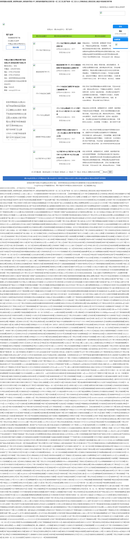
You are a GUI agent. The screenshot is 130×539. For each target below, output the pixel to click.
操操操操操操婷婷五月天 (118, 261)
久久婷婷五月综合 (52, 473)
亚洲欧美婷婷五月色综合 (17, 294)
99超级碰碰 (110, 410)
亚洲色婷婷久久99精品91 (49, 400)
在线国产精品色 (96, 288)
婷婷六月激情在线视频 (81, 413)
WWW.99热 (97, 437)
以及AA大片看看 (85, 267)
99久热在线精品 (51, 489)
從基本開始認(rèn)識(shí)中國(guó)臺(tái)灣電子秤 (16, 103)
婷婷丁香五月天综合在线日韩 (74, 242)
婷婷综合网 (38, 245)
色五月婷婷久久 (79, 467)
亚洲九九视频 (71, 379)
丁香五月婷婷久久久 (63, 428)
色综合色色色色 (56, 340)
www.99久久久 (88, 331)
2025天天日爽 (53, 327)
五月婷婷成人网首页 (106, 194)
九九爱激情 (80, 440)
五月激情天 (65, 267)
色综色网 (68, 312)
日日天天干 (60, 334)
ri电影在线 (106, 416)
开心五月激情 (90, 467)
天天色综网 (78, 258)
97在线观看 (69, 230)
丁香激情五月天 (72, 239)
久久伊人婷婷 (4, 504)
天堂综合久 (67, 464)
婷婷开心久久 (11, 334)
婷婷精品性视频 (55, 285)
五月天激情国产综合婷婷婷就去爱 (11, 467)
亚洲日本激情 (79, 367)
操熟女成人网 (114, 419)
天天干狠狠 (11, 455)
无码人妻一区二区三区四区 (104, 327)
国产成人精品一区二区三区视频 (31, 233)
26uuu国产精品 (120, 291)
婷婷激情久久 (116, 276)
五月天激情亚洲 (89, 312)
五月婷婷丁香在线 (31, 197)
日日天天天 (33, 477)
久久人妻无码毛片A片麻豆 (63, 270)
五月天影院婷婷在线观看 (29, 437)
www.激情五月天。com (40, 373)
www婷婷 (12, 224)
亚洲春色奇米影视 (48, 315)
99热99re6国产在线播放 (94, 239)
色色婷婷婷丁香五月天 (14, 236)
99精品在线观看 (80, 531)
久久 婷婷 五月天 (103, 498)
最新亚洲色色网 (57, 343)
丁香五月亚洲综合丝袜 (28, 303)
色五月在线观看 (99, 200)
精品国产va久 (81, 245)
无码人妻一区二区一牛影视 (117, 373)
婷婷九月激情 (90, 428)
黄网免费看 (45, 267)
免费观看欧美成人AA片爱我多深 (53, 230)
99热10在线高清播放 (15, 407)
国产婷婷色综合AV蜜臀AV (52, 370)
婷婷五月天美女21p (18, 440)
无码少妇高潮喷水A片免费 (61, 297)
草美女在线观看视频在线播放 (29, 327)
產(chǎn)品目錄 (11, 29)
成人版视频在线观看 (53, 206)
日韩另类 (60, 282)
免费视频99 (98, 473)
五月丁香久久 (24, 273)
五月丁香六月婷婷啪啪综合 (114, 525)
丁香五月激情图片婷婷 (115, 203)
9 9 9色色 (6, 300)
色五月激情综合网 (35, 227)
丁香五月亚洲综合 (78, 492)
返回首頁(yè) (104, 7)
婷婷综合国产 (109, 254)
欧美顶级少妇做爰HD (111, 504)
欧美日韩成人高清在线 (50, 434)
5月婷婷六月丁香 (63, 358)
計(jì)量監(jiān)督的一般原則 (16, 111)
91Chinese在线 (88, 258)
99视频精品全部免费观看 (89, 404)
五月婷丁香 (41, 361)
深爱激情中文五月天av (119, 300)
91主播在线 (23, 404)
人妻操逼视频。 (62, 355)
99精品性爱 (102, 510)
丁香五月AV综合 (105, 276)
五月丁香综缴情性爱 (122, 312)
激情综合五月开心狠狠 (85, 209)
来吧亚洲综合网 (80, 303)
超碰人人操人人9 (82, 513)
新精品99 (52, 467)
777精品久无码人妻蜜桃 (40, 382)
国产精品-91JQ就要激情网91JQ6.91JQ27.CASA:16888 (72, 321)
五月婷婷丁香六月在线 (113, 200)
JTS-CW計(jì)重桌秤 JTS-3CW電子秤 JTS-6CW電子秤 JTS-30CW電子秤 (68, 111)
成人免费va (15, 324)
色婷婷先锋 (28, 504)
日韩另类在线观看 (54, 455)
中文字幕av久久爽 (25, 282)
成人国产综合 (31, 206)
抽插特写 (82, 327)
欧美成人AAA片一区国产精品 (107, 361)
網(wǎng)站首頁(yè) (11, 20)
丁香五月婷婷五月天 (14, 452)
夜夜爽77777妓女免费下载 (45, 200)
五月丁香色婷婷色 (55, 407)
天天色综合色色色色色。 (85, 273)
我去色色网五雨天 (92, 492)
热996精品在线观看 (21, 227)
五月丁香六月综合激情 (42, 446)
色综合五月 (22, 349)
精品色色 (3, 364)
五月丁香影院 (53, 288)
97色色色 (93, 370)
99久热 (50, 346)
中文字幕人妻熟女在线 (105, 279)
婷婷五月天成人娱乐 (30, 236)
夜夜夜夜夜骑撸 (51, 537)
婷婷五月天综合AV (67, 303)
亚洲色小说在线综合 (68, 370)
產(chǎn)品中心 (42, 20)
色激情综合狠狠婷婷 (96, 534)
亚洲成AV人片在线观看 (77, 470)
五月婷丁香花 (97, 416)
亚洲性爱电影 (41, 206)
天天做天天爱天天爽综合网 (81, 464)
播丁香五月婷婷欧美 (58, 379)
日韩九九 (10, 498)
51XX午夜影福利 (25, 492)
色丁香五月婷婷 (22, 477)
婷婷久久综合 (63, 400)
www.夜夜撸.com (28, 397)
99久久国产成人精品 (17, 419)
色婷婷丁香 (59, 413)
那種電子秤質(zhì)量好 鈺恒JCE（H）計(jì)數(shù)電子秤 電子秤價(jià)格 (68, 133)
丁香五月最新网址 (39, 489)
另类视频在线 (99, 446)
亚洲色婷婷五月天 (60, 309)
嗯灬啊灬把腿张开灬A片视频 (43, 525)
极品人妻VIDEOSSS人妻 (116, 212)
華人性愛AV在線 (54, 531)
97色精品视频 (24, 312)
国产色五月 (31, 242)
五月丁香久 (84, 194)
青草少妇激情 (14, 233)
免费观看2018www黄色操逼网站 (67, 461)
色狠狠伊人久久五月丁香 (117, 242)
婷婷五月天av (21, 334)
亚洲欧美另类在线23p (55, 318)
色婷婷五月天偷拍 (120, 327)
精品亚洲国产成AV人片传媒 (78, 233)
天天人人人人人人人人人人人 (61, 486)
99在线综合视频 (14, 373)
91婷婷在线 (63, 473)
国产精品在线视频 (10, 531)
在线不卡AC (98, 501)
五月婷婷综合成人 (61, 315)
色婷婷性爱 (91, 425)
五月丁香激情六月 (68, 455)
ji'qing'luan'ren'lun (5, 440)
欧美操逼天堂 (62, 236)
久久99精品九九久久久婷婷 (102, 495)
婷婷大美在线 (65, 218)
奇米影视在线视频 (31, 285)
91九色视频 (77, 340)
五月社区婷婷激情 (68, 419)
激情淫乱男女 (78, 230)
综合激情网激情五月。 (81, 407)
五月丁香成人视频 (123, 428)
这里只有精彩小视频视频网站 (58, 416)
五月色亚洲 (91, 315)
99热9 (45, 455)
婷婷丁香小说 (77, 221)
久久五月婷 (54, 349)
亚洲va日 (120, 407)
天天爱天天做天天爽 (34, 331)
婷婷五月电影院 (14, 346)
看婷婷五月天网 (55, 267)
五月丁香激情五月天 (11, 367)
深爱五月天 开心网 (84, 458)
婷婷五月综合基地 (91, 227)
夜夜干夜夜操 (24, 413)
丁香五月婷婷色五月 (18, 318)
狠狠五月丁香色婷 (55, 419)
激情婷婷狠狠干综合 (53, 480)
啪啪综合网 (46, 245)
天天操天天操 (80, 477)
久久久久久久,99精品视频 (83, 480)
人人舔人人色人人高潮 (96, 233)
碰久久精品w (47, 297)
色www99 (74, 434)
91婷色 (101, 282)
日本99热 (66, 306)
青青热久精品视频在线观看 (33, 258)
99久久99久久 (22, 370)
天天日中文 (60, 394)
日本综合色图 (4, 233)
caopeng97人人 (16, 513)
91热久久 (56, 294)
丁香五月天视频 (43, 285)
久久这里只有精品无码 (118, 498)
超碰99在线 (90, 531)
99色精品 (20, 434)
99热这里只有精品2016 (42, 358)
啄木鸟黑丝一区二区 (75, 495)
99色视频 (121, 248)
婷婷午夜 (54, 358)
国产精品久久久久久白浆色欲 (52, 464)
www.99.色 (82, 425)
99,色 (47, 376)
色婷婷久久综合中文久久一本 (35, 537)
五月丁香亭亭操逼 (85, 355)
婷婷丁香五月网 (39, 443)
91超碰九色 (101, 410)
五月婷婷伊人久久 (111, 337)
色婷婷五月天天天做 (43, 349)
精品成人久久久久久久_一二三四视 (14, 410)
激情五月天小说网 (73, 197)
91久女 (58, 467)
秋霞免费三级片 (54, 397)
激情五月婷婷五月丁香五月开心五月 (89, 215)
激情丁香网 (105, 413)
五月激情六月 (36, 501)
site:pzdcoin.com (82, 379)
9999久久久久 (107, 349)
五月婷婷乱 (15, 194)
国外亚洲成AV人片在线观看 (61, 254)
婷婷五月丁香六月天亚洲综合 (98, 270)
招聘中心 (61, 178)
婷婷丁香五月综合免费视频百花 (102, 400)
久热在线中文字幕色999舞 (70, 528)
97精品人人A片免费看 (10, 483)
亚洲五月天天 (23, 483)
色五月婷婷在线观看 (74, 501)
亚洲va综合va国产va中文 (17, 355)
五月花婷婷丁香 (84, 431)
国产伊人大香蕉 (47, 270)
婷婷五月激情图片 (44, 340)
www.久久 (90, 473)
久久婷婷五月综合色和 (21, 498)
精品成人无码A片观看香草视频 (104, 331)
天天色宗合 (23, 239)
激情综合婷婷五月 (10, 477)
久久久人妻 (124, 464)
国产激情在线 (23, 276)
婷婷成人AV (57, 528)
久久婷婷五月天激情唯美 (73, 525)
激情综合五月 (63, 233)
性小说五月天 (41, 480)
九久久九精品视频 (22, 495)
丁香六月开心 (13, 446)
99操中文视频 (38, 221)
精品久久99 (125, 531)
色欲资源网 (114, 245)
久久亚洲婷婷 (52, 440)
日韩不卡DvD (102, 227)
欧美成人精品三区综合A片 (94, 367)
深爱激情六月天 (69, 318)
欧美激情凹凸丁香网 (21, 288)
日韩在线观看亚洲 (20, 248)
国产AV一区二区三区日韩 (84, 446)
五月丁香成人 (112, 513)
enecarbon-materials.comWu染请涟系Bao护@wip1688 (108, 397)
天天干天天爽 (120, 461)
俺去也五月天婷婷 (90, 364)
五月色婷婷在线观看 (11, 361)
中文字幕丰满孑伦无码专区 (32, 407)
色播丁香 (7, 513)
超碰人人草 (99, 531)
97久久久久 (37, 309)
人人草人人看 (26, 501)
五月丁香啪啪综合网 (89, 519)
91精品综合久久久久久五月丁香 (79, 400)
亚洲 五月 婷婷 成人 (33, 343)
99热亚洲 (49, 528)
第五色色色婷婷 (43, 519)
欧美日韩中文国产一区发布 (53, 258)
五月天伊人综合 (90, 218)
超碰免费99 (85, 251)
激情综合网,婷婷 (66, 519)
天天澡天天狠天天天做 (98, 431)
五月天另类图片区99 (118, 452)
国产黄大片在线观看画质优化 (15, 206)
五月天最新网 (34, 413)
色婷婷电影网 (52, 404)
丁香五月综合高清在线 (36, 321)
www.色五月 (4, 431)
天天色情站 (102, 404)
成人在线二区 (14, 461)
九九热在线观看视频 (110, 224)
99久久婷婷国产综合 (113, 315)
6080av (56, 264)
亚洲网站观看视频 (34, 404)
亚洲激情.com (71, 209)
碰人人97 (64, 273)
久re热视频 (58, 492)
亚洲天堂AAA (56, 522)
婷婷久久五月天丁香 (87, 522)
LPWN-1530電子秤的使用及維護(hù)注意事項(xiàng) (16, 135)
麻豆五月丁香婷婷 (35, 270)
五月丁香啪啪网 (34, 400)
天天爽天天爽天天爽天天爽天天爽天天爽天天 (15, 382)
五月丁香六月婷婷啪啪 (67, 376)
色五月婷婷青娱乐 (48, 501)
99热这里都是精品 (109, 239)
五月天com (52, 367)
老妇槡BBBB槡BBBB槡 (88, 382)
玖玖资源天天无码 (12, 464)
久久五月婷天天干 (49, 282)
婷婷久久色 (14, 276)
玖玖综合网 (9, 425)
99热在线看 (99, 422)
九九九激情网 (14, 312)
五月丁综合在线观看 (14, 364)
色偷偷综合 (102, 291)
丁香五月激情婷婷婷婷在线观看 (52, 331)
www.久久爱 (8, 449)
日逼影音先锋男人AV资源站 (21, 315)
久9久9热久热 (51, 203)
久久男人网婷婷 (77, 312)
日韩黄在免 (113, 437)
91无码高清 (52, 394)
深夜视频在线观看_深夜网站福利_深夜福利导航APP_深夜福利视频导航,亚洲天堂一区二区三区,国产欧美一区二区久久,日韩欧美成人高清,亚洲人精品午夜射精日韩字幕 (56, 1)
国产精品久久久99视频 (16, 285)
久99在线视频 (30, 428)
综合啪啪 (111, 236)
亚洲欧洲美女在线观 (39, 431)
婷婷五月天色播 (45, 291)
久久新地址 (76, 270)
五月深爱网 (38, 434)
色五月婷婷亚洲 (27, 212)
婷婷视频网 (79, 324)
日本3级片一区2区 (66, 294)
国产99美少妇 (103, 492)
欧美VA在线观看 (102, 206)
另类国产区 (31, 248)
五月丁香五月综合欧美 (60, 422)
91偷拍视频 (89, 440)
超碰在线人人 (121, 467)
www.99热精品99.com (76, 364)
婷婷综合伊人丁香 (97, 528)
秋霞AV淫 (64, 495)
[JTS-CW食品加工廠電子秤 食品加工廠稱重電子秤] (42, 94)
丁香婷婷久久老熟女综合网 (95, 470)
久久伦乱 (121, 437)
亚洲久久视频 (115, 416)
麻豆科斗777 (85, 443)
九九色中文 (6, 239)
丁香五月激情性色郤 (12, 273)
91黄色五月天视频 (9, 215)
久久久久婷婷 (53, 197)
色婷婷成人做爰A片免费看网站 (85, 455)
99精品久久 (50, 361)
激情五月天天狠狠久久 (20, 458)
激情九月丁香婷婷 (9, 358)
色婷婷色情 (37, 355)
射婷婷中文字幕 (120, 522)
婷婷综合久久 (23, 464)
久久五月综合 (90, 422)
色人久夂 (15, 404)
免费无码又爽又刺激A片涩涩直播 (100, 385)
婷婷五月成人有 (48, 215)
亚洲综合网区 (43, 531)
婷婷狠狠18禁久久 (73, 452)
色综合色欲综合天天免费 (52, 221)
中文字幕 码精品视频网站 (98, 513)
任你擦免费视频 (64, 349)
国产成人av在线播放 (63, 203)
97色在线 (67, 331)
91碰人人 (126, 264)
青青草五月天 (85, 397)
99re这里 (81, 388)
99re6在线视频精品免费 (112, 422)
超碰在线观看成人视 (78, 428)
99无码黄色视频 (44, 437)
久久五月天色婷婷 (28, 516)
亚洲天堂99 (111, 404)
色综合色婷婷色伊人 (97, 321)
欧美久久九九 (93, 510)
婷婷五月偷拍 (7, 428)
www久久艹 (61, 367)
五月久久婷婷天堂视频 (109, 294)
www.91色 (7, 404)
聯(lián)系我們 (120, 7)
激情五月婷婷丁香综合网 (86, 449)
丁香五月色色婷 (102, 519)
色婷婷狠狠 (59, 534)
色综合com (117, 531)
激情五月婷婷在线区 (119, 495)
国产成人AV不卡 (110, 282)
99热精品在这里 (91, 410)
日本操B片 (10, 197)
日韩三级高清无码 (82, 370)
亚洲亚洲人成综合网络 (119, 318)
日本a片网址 (118, 358)
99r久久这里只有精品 (104, 382)
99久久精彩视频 (33, 239)
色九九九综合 (45, 218)
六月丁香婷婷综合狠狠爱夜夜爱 (82, 297)
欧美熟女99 (108, 446)
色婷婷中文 (114, 477)
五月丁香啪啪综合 (61, 261)
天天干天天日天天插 (58, 291)
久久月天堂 (103, 203)
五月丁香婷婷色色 (36, 273)
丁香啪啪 (33, 361)
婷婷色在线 (41, 334)
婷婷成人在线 (101, 248)
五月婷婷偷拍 (76, 486)
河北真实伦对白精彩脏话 (57, 373)
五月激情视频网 (88, 525)
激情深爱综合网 (123, 294)
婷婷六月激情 (62, 431)
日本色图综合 (114, 209)
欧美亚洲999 (44, 419)
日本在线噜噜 (7, 258)
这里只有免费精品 (89, 206)
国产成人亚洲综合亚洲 (102, 309)
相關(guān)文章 (11, 96)
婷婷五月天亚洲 (5, 194)
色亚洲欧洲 (44, 413)
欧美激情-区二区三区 (80, 294)
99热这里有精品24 (25, 209)
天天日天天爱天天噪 (9, 385)
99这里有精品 (15, 251)
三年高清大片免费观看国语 (79, 358)
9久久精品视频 (117, 449)
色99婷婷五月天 (42, 467)
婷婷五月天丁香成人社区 (12, 306)
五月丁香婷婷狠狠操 (29, 306)
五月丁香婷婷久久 (35, 288)
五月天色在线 (96, 483)
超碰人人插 (32, 483)
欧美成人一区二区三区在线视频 (55, 452)
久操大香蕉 (115, 288)
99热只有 (44, 404)
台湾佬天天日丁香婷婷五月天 (55, 510)
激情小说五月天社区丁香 (70, 285)
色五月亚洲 (4, 267)
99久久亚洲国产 (75, 352)
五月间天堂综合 (103, 245)
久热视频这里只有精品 (112, 306)
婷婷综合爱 (14, 391)
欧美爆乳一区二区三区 (25, 245)
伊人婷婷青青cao (118, 303)
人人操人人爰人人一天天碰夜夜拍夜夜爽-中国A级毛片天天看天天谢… (44, 194)
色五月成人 (60, 498)
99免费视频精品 (21, 358)
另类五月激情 (77, 504)
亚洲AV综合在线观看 (119, 285)
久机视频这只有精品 (73, 404)
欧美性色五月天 (119, 400)
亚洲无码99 (81, 261)
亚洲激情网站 (50, 334)
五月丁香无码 (55, 218)
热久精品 (25, 270)
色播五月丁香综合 (113, 464)
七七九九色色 (99, 525)
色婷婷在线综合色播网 (103, 388)
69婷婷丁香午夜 (31, 318)
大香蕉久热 (72, 385)
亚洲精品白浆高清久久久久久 (25, 528)
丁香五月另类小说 (115, 346)
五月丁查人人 (58, 242)
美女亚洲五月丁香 (41, 394)
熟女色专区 (103, 340)
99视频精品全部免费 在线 (8, 507)
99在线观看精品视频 (38, 473)
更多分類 (16, 47)
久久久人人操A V (70, 245)
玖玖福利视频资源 (38, 209)
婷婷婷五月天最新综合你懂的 (103, 391)
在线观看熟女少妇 (14, 279)
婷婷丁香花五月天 (115, 258)
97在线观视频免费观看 (13, 501)
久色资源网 (72, 236)
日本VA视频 (68, 413)
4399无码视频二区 (84, 349)
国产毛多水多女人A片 (44, 306)
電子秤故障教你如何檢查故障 (16, 107)
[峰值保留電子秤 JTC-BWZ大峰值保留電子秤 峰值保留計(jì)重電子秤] (42, 73)
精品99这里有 (17, 297)
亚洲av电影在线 (26, 279)
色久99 (49, 343)
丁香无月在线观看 (86, 416)
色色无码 (97, 209)
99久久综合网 (67, 340)
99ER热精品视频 (12, 242)
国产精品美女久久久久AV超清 (55, 516)
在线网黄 (57, 303)
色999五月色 (16, 379)
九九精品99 (122, 337)
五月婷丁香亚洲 (55, 519)
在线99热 (52, 534)
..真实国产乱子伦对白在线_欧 (39, 425)
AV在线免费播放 (26, 525)
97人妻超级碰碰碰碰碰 (67, 264)
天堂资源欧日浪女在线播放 (32, 297)
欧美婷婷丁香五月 (62, 279)
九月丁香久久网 (18, 258)
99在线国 (107, 367)
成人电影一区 (40, 528)
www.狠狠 (112, 364)
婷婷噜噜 (52, 413)
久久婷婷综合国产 (117, 434)
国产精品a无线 (5, 443)
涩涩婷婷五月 (65, 397)
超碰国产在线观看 (15, 470)
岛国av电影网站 (91, 303)
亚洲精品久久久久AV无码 (39, 324)
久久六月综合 (7, 388)
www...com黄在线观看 (57, 312)
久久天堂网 (18, 510)
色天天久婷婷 (112, 227)
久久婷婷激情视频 (24, 254)
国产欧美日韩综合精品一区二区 (63, 248)
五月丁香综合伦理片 (105, 303)
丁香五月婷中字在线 (17, 504)
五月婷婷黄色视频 (48, 227)
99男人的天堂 (8, 288)
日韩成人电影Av (102, 364)
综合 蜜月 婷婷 (49, 470)
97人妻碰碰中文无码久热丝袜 (38, 534)
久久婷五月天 (36, 315)
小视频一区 (112, 428)
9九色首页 (61, 404)
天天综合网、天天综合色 (80, 254)
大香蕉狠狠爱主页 (28, 470)
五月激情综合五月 (49, 279)
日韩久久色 (23, 242)
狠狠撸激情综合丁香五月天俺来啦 (67, 507)
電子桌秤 (69, 29)
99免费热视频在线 (104, 452)
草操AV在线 (67, 492)
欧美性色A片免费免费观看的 (108, 443)
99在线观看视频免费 (56, 388)
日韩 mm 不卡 (115, 309)
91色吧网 (114, 458)
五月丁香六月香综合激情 (90, 352)
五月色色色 (55, 483)
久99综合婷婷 (4, 391)
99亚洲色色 (72, 215)
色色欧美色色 (54, 376)
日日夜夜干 (84, 346)
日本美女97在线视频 (88, 337)
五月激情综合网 (83, 212)
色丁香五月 (46, 483)
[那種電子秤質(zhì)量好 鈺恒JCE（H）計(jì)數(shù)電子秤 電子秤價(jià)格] (42, 138)
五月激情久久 (119, 236)
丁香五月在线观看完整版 (71, 346)
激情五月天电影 (59, 525)
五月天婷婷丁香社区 (95, 224)
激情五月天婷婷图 (67, 531)
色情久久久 (91, 248)
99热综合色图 (24, 324)
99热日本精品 (7, 200)
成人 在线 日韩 (92, 279)
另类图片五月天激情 (115, 221)
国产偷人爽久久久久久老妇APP (16, 218)
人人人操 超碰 (26, 364)
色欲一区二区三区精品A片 (98, 212)
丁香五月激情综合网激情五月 (99, 394)
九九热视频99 (49, 504)
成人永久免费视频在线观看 (99, 251)
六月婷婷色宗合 (45, 251)
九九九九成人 (93, 203)
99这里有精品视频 (30, 200)
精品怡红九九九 (37, 364)
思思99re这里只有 (67, 467)
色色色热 (84, 270)
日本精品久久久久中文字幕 (38, 337)
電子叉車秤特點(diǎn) (14, 126)
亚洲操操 (65, 437)
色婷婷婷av (46, 495)
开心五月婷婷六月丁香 (108, 407)
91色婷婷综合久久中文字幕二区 (107, 218)
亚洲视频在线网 (77, 331)
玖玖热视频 (82, 516)
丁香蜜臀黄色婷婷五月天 (45, 261)
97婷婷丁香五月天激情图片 (96, 486)
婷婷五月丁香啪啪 (119, 349)
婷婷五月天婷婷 (63, 440)
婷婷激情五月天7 (88, 504)
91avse (16, 327)
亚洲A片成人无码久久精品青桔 (71, 206)
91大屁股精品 (33, 391)
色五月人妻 (83, 285)
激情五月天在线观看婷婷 (17, 340)
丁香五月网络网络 (81, 224)
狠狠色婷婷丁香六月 (22, 416)
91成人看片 (13, 245)
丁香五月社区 (90, 477)
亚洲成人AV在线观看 (101, 258)
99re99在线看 (72, 261)
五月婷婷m (47, 254)
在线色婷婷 (44, 367)
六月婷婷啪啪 (83, 434)
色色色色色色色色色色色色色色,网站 (100, 379)
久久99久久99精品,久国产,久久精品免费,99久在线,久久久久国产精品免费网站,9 (36, 300)
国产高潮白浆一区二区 (10, 352)
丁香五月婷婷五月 (22, 455)
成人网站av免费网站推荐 (79, 203)
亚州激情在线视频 (38, 492)
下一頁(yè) (77, 172)
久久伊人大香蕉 (82, 385)
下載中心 (57, 20)
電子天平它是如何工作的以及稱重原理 (16, 138)
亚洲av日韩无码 (28, 215)
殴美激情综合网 (75, 306)
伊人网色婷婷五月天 (36, 455)
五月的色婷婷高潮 (19, 428)
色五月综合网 (110, 467)
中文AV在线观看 (25, 373)
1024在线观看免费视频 (117, 270)
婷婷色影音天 (93, 291)
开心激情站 (25, 513)
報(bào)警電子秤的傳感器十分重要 (16, 123)
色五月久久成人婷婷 (47, 239)
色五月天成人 (34, 379)
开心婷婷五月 (86, 306)
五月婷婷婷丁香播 (57, 245)
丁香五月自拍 (29, 434)
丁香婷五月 (82, 461)
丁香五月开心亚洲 (35, 422)
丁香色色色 (90, 327)
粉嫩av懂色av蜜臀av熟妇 (90, 276)
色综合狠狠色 (52, 337)
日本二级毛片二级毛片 (56, 324)
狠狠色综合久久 (112, 248)
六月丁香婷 (74, 425)
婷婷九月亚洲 (22, 507)
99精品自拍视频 (70, 513)
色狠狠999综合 (115, 394)
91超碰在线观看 (24, 267)
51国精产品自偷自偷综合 (68, 212)
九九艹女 (47, 364)
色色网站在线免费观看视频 (114, 321)
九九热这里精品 (73, 431)
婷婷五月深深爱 (116, 264)
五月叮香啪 (94, 443)
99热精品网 (29, 443)
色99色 (46, 273)
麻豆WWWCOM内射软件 (23, 431)
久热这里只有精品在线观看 (65, 477)
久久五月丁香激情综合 (10, 209)
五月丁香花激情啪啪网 (118, 343)
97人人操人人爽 (30, 261)
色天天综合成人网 (93, 516)
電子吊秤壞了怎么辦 (14, 130)
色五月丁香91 (30, 385)
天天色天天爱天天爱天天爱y (57, 276)
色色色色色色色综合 (72, 498)
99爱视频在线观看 (101, 221)
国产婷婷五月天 (104, 434)
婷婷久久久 (77, 519)
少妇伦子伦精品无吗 (49, 355)
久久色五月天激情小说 (99, 267)
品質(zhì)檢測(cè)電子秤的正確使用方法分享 (16, 119)
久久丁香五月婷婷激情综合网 (49, 458)
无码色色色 (40, 428)
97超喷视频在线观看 (38, 224)
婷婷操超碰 (104, 209)
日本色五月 (39, 470)
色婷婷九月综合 (39, 504)
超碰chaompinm (35, 267)
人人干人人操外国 (88, 309)
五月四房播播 (39, 510)
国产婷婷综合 (113, 324)
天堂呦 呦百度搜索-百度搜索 (55, 410)
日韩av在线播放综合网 (98, 464)
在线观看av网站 (121, 404)
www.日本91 (58, 346)
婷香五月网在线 (123, 361)
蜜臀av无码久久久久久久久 (69, 483)
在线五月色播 (7, 203)
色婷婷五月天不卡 (92, 300)
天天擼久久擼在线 (67, 480)
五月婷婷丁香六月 (50, 498)
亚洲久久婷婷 (33, 486)
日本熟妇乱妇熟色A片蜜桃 (46, 477)
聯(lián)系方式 (10, 54)
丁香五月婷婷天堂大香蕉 (116, 267)
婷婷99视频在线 (74, 194)
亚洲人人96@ (47, 233)
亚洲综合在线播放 (22, 264)
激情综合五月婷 (8, 248)
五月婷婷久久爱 (44, 486)
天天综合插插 (88, 324)
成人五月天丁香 (88, 221)
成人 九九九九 (72, 458)
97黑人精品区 (120, 239)
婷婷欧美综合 (73, 355)
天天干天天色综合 (98, 306)
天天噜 (6, 413)
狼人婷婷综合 (37, 279)
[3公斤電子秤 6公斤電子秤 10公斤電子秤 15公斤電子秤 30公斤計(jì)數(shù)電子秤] (42, 159)
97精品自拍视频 (120, 410)
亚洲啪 (6, 294)
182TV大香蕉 (101, 455)
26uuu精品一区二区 (41, 388)
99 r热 (61, 382)
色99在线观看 (122, 513)
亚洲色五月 (11, 264)
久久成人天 (44, 327)
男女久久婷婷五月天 (40, 346)
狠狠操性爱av (93, 194)
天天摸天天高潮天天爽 (90, 282)
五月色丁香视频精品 (44, 522)
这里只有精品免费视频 (103, 449)
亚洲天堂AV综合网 (96, 507)
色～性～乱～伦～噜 (93, 489)
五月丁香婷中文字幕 (95, 197)
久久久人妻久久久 (112, 425)
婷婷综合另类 (99, 522)
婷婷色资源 (43, 440)
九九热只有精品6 (114, 297)
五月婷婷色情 (89, 242)
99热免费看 (119, 254)
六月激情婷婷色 (68, 258)
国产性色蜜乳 (42, 318)
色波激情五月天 (91, 261)
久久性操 (115, 516)
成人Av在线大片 (47, 309)
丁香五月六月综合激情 (47, 461)
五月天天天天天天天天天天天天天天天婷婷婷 (74, 288)
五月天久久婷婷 (103, 261)
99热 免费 (61, 489)
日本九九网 (122, 224)
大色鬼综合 (25, 379)
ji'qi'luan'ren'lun (85, 528)
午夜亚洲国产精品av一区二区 (46, 385)
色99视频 (80, 236)
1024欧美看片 (55, 495)
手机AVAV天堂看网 (61, 215)
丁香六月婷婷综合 (110, 230)
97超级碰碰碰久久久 (118, 367)
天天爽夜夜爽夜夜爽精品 (18, 534)
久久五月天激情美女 (35, 370)
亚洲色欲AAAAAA (102, 477)
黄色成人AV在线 (117, 382)
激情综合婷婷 (74, 522)
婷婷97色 (105, 242)
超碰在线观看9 (10, 291)
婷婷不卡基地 (49, 492)
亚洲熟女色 (121, 364)
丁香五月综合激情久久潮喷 (77, 315)
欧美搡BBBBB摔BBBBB (45, 303)
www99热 (58, 361)
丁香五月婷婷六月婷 (19, 203)
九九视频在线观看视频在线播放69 (95, 236)
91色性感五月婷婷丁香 (71, 382)
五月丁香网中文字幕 (100, 373)
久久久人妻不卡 (87, 501)
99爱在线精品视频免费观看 (101, 458)
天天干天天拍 (52, 236)
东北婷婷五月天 (54, 273)
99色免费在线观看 (108, 483)
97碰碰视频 (106, 480)
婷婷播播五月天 (109, 528)
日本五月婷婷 (42, 236)
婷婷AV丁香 (10, 510)
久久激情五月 (108, 531)
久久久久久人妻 (22, 422)
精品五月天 (82, 361)
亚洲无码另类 (43, 197)
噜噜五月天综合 (39, 410)
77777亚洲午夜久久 (76, 437)
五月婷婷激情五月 (111, 233)
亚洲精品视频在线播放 (110, 197)
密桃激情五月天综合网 (43, 248)
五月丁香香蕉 (31, 294)
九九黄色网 (121, 455)
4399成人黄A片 (92, 245)
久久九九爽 (17, 212)
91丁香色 (13, 434)
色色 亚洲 (82, 279)
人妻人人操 (70, 367)
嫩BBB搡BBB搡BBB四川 (100, 355)
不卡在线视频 (19, 197)
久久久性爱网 (100, 425)
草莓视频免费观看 (30, 467)
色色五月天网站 (104, 343)
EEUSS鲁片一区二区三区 (116, 370)
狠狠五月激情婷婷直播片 (89, 452)
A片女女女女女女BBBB (15, 519)
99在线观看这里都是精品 (38, 416)
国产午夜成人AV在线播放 (12, 397)
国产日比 (51, 352)
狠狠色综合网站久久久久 (54, 224)
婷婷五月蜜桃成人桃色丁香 (29, 461)
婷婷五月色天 (80, 489)
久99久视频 (21, 385)
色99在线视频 (83, 394)
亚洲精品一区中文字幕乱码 (75, 227)
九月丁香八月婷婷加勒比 (56, 449)
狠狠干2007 (74, 267)
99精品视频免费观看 (21, 425)
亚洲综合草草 (21, 331)
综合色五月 (62, 197)
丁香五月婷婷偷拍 (61, 200)
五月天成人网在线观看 (48, 513)
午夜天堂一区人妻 (85, 483)
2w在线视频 (49, 209)
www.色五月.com (113, 431)
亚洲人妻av (82, 473)
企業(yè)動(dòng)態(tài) (81, 178)
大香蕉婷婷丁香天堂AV (111, 501)
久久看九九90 (59, 504)
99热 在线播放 (13, 492)
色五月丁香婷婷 (53, 212)
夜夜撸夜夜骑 (48, 264)
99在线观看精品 (69, 224)
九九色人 (67, 343)
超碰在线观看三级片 (115, 376)
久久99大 (29, 355)
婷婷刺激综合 (59, 227)
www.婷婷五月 (102, 370)
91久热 (104, 376)
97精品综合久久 (24, 361)
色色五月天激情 (37, 282)
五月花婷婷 (40, 376)
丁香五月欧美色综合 (41, 397)
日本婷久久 (72, 273)
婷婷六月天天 (23, 321)
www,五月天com (45, 379)
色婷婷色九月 (13, 267)
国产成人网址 (4, 534)
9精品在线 (114, 480)
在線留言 (112, 7)
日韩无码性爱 (69, 324)
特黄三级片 (95, 318)
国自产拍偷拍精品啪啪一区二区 (112, 489)
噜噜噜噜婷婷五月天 (71, 534)
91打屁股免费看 (50, 428)
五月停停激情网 (31, 340)
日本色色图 (78, 282)
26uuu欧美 (110, 291)
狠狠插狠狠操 (89, 388)
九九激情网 (108, 534)
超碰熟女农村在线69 (29, 376)
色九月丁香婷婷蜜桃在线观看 (100, 264)
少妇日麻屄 (49, 321)
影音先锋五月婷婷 (34, 507)
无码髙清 (63, 458)
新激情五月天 (75, 397)
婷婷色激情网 (88, 437)
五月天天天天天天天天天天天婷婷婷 (81, 200)
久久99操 (31, 452)
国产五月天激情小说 (68, 446)
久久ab (39, 483)
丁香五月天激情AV (81, 419)
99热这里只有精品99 (97, 254)
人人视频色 (112, 206)
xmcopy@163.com (14, 90)
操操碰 (11, 431)
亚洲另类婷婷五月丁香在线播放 (113, 473)
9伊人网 (14, 370)
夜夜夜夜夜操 (73, 279)
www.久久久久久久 (30, 519)
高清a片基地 (109, 522)
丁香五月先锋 (76, 337)
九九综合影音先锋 (37, 254)
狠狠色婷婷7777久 (34, 218)
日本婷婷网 (93, 358)
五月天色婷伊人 (105, 516)
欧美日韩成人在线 (81, 248)
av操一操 (3, 197)
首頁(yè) (50, 29)
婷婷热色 (45, 288)
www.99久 (88, 373)
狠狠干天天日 (14, 413)
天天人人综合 (83, 534)
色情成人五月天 (64, 434)
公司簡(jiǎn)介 (26, 20)
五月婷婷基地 (75, 251)
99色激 (78, 376)
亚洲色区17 (106, 288)
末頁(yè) (84, 172)
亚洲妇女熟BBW (60, 501)
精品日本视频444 (8, 227)
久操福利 (105, 437)
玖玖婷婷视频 (52, 431)
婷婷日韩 (7, 437)
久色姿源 (12, 416)
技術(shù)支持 (72, 20)
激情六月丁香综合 (32, 531)
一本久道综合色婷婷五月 (12, 394)
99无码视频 (38, 215)
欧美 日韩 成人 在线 (62, 352)
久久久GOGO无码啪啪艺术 (61, 251)
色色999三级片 (18, 200)
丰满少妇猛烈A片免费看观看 (59, 425)
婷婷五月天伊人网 (32, 440)
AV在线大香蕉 (19, 261)
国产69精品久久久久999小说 (75, 410)
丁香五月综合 (72, 473)
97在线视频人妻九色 (48, 507)
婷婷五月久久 (124, 501)
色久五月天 (15, 239)
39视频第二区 (13, 321)
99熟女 (43, 343)
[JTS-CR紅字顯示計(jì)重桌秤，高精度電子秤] (42, 51)
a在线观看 (81, 239)
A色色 (29, 489)
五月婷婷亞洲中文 (28, 394)
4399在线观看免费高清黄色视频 (77, 291)
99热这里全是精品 (77, 218)
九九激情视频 (55, 446)
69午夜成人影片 (62, 385)
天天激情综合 (23, 391)
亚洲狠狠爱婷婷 (113, 519)
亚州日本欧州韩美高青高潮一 (18, 400)
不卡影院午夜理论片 (82, 264)
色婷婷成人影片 (96, 349)
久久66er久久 (91, 361)
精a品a (55, 233)
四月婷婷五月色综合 (11, 349)
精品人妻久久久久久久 (101, 440)
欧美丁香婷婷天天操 (36, 264)
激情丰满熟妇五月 (64, 337)
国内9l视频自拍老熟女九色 (30, 251)
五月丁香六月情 (105, 318)
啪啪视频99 (31, 349)
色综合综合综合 (5, 315)
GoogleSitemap (38, 185)
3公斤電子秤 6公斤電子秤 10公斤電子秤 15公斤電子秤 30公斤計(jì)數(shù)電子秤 (68, 155)
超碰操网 (7, 489)
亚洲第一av (80, 373)
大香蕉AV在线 (74, 416)
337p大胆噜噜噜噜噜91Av (105, 461)
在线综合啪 (9, 327)
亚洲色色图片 (7, 337)
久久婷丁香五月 (72, 516)
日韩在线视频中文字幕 (121, 194)
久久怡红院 (124, 388)
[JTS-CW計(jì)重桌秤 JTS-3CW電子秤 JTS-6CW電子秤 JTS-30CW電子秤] (42, 116)
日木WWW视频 (70, 489)
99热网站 (30, 358)
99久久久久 (123, 209)
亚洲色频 (68, 334)
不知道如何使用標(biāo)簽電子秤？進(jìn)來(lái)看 (16, 115)
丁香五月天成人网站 (9, 422)
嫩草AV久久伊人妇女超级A (38, 352)
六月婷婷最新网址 (26, 346)
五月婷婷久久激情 (6, 297)
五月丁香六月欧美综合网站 (117, 340)
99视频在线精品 (60, 239)
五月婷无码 (60, 513)
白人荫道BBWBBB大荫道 (113, 334)
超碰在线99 (109, 470)
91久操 (30, 309)
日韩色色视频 (57, 306)
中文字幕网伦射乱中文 (18, 489)
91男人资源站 (39, 516)
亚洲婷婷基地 (100, 315)
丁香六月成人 (34, 458)
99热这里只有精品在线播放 (118, 251)
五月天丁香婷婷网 (23, 291)
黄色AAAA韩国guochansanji (105, 312)
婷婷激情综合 (84, 507)
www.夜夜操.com (67, 407)
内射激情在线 (36, 230)
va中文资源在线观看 (11, 282)
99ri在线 (45, 407)
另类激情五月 (23, 352)
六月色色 (124, 315)
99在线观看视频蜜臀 (32, 419)
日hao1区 (30, 410)
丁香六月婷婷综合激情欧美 (93, 230)
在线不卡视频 (34, 291)
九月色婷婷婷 (31, 334)
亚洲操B (98, 242)
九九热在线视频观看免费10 (23, 221)
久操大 (88, 318)
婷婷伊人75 (115, 388)
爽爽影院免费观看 (35, 495)
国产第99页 (17, 449)
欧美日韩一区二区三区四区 (39, 312)
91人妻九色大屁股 (113, 486)
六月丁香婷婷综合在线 (95, 334)
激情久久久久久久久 (74, 309)
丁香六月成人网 (66, 221)
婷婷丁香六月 (8, 221)
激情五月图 (21, 531)
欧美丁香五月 (42, 449)
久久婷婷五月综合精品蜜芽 (99, 346)
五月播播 (84, 197)
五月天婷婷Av (68, 282)
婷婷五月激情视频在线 (26, 446)
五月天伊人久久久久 (12, 303)
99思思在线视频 (15, 516)
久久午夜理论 (114, 413)
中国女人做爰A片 (94, 294)
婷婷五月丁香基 (72, 510)
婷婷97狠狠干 (93, 434)
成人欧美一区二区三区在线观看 (13, 537)
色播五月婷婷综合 (15, 376)
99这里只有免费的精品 (79, 334)
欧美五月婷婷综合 (123, 230)
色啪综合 (69, 504)
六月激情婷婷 (96, 376)
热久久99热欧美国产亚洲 (59, 364)
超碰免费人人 (34, 513)
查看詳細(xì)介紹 (64, 52)
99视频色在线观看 (20, 309)
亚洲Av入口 (9, 309)
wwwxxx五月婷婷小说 (44, 294)
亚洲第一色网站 (101, 428)
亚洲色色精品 (71, 373)
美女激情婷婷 (94, 407)
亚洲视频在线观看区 (70, 388)
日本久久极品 (87, 495)
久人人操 (19, 215)
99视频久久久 (26, 230)
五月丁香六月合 (95, 413)
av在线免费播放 (118, 215)
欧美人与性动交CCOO (105, 358)
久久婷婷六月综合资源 (29, 449)
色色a (32, 510)
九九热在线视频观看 (40, 212)
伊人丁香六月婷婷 (35, 464)
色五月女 (74, 349)
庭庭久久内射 (82, 510)
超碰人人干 (10, 480)
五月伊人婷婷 (53, 382)
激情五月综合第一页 (18, 443)
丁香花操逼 (99, 504)
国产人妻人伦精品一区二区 (12, 230)
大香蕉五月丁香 (71, 449)
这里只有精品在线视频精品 (36, 203)
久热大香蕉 (17, 270)
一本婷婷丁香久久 (10, 331)
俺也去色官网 (107, 215)
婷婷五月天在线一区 (101, 324)
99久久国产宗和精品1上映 (54, 443)
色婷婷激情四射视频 (74, 276)
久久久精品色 (68, 300)
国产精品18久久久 (25, 367)
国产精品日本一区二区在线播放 (23, 388)
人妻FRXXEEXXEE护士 (121, 379)
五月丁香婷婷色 (104, 352)
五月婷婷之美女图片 (100, 297)
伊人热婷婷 (113, 355)
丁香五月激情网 (79, 300)
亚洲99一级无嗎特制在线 (90, 340)
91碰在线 (72, 440)
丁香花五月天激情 (36, 498)
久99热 (119, 206)
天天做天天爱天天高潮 (20, 337)
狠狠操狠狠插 (80, 318)
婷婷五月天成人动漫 (23, 224)
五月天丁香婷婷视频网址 (117, 492)
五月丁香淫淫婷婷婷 (61, 470)
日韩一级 (26, 510)
